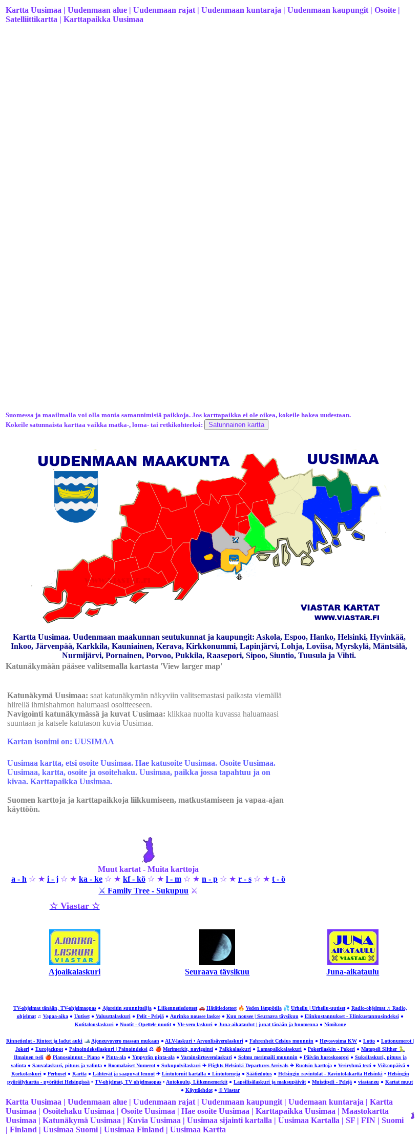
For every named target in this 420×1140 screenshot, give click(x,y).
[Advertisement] (209, 113)
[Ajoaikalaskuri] (74, 962)
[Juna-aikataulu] (353, 962)
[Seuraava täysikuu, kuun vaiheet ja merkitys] (217, 962)
